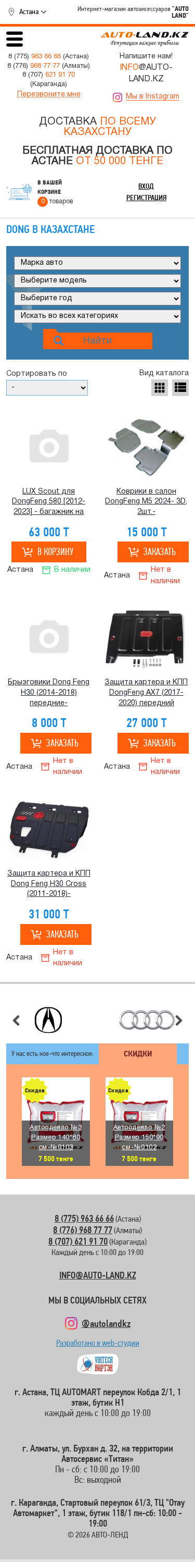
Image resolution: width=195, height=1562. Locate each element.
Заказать (160, 552)
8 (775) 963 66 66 (84, 1218)
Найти (97, 341)
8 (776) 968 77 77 (82, 1229)
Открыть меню (14, 39)
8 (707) (48, 75)
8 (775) (34, 57)
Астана (28, 11)
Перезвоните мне (49, 94)
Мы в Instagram (152, 96)
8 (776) (33, 66)
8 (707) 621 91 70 (78, 1241)
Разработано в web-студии (97, 1345)
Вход (146, 186)
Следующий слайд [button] (179, 1020)
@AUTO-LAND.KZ (146, 73)
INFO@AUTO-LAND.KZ (97, 1275)
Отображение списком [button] (180, 387)
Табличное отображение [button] (159, 387)
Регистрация (146, 197)
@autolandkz (106, 1323)
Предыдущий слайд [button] (16, 1020)
